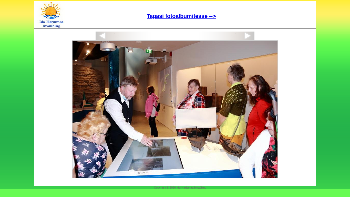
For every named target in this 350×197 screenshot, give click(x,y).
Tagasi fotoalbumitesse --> (181, 16)
